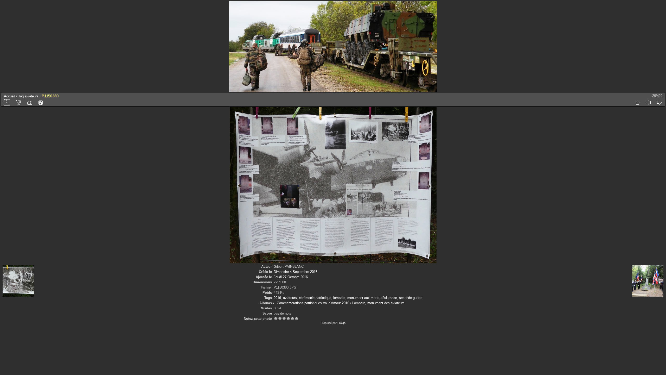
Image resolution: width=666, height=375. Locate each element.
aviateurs (32, 96)
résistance (389, 298)
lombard (339, 298)
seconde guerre (410, 298)
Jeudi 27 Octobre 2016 (291, 277)
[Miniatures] (637, 102)
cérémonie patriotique (315, 298)
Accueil (9, 96)
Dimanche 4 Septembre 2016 (295, 272)
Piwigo (341, 322)
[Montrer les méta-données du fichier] (29, 102)
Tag (21, 96)
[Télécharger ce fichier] (40, 102)
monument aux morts (363, 298)
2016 (277, 298)
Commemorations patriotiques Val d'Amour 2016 (313, 303)
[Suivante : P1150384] (659, 102)
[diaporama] (18, 102)
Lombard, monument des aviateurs (378, 303)
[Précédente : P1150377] (648, 102)
